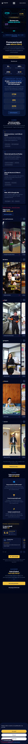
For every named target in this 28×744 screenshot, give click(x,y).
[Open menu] (14, 3)
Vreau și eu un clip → (14, 466)
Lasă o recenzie (15, 556)
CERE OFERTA (22, 3)
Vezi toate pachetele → (14, 583)
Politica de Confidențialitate (14, 742)
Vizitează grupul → (14, 112)
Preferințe (14, 739)
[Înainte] (24, 219)
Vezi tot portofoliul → (8, 214)
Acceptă (14, 731)
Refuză (14, 735)
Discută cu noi (14, 61)
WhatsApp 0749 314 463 (14, 587)
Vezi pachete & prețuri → (14, 57)
